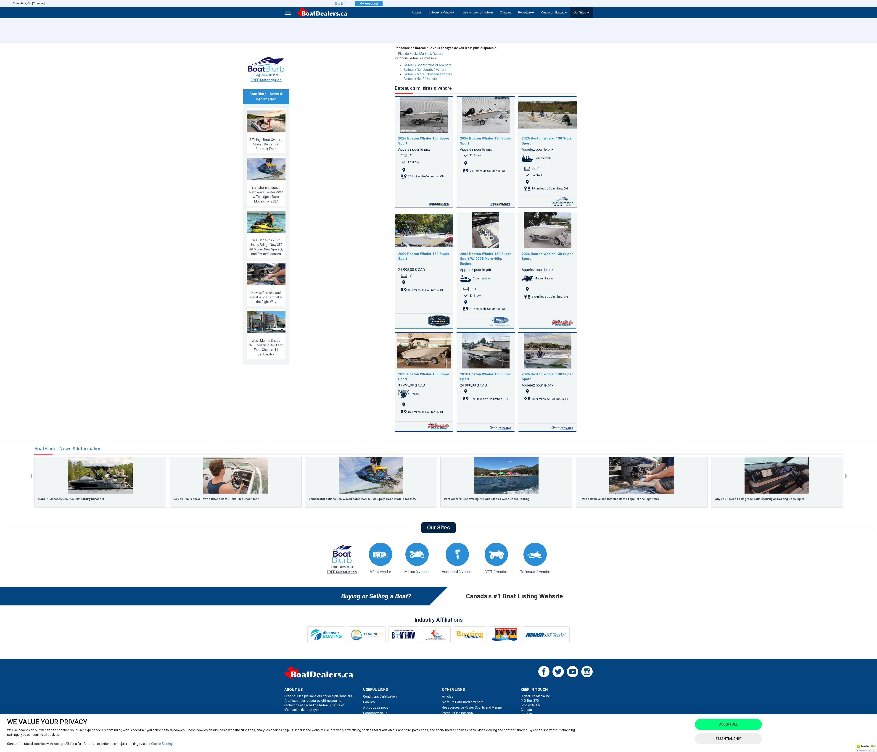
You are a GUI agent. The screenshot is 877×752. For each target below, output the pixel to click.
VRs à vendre (380, 572)
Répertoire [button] (525, 12)
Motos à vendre (417, 572)
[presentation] (31, 475)
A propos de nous (375, 707)
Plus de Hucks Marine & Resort (420, 53)
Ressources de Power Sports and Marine (472, 707)
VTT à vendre (496, 572)
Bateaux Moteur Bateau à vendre (428, 74)
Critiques (505, 12)
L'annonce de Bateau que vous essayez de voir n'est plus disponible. (446, 48)
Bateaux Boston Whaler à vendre (428, 65)
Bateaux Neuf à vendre (420, 79)
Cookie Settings (162, 744)
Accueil (417, 12)
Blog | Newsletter (266, 77)
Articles (447, 696)
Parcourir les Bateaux (457, 713)
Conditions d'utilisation (380, 696)
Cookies (369, 702)
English (340, 3)
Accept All (728, 724)
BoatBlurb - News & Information (67, 448)
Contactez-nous (375, 713)
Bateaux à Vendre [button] (440, 12)
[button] (866, 747)
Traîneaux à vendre (535, 572)
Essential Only (728, 739)
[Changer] (29, 3)
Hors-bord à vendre (457, 572)
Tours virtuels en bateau (477, 12)
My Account (368, 3)
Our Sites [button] (580, 12)
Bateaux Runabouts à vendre (425, 69)
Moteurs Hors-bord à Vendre (462, 702)
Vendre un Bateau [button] (552, 12)
